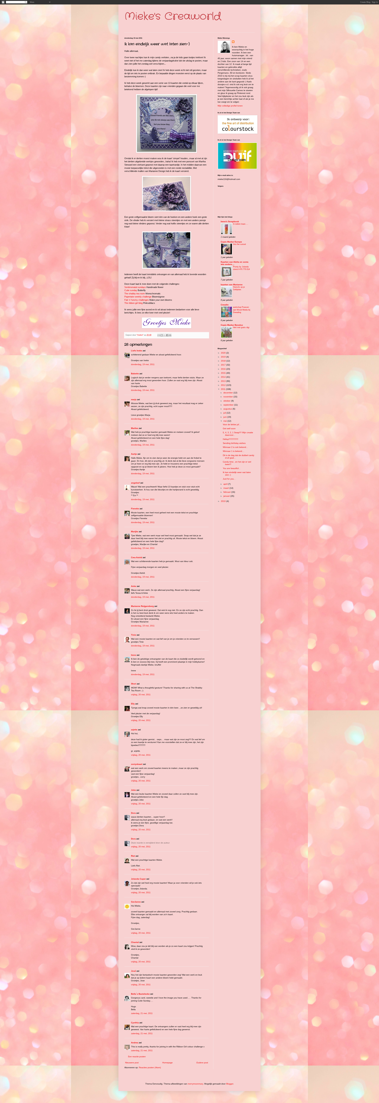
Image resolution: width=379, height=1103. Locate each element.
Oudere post (202, 1062)
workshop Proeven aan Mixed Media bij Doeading (241, 309)
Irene (133, 655)
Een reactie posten (137, 1056)
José (133, 971)
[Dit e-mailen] (158, 335)
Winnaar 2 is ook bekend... (235, 447)
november (228, 396)
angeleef (135, 483)
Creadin (225, 305)
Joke (133, 790)
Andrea (134, 1042)
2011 (223, 389)
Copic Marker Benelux (232, 325)
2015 (223, 373)
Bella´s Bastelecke (140, 994)
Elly (133, 704)
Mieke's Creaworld (172, 16)
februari (227, 492)
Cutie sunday (130, 290)
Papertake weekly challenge (137, 296)
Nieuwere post (132, 1062)
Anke (133, 586)
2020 (223, 353)
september (228, 405)
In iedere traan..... (240, 224)
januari (226, 496)
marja (133, 399)
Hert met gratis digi (241, 327)
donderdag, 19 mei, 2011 (143, 364)
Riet (133, 856)
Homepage (167, 1062)
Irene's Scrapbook (230, 221)
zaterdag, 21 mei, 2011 (142, 1013)
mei (225, 421)
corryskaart (136, 764)
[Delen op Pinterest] (170, 335)
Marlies (134, 428)
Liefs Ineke (136, 350)
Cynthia (135, 1022)
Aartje (134, 454)
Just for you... (229, 479)
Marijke (135, 531)
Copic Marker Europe (231, 242)
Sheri (133, 684)
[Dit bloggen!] (161, 335)
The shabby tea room (134, 293)
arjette (134, 729)
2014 (223, 377)
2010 (223, 501)
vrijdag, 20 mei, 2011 (141, 694)
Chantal (135, 942)
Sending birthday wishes (234, 443)
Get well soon (229, 428)
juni (225, 417)
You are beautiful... (231, 468)
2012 (223, 385)
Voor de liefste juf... (232, 424)
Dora (133, 813)
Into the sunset (239, 244)
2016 (223, 369)
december (228, 392)
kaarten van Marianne (232, 284)
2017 (223, 365)
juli (225, 413)
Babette (135, 373)
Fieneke (135, 508)
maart (226, 488)
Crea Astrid (136, 557)
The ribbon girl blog (133, 303)
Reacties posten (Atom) (150, 1067)
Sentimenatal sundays (135, 287)
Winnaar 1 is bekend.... (233, 451)
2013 (223, 381)
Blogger (229, 1084)
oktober (227, 401)
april (225, 484)
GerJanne (136, 902)
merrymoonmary (195, 1084)
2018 (223, 361)
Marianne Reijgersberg (142, 606)
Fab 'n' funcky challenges (136, 300)
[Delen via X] (164, 335)
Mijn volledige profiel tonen (230, 106)
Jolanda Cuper (138, 879)
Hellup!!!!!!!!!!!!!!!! (230, 439)
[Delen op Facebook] (167, 335)
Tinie (133, 635)
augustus (228, 409)
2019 (223, 357)
